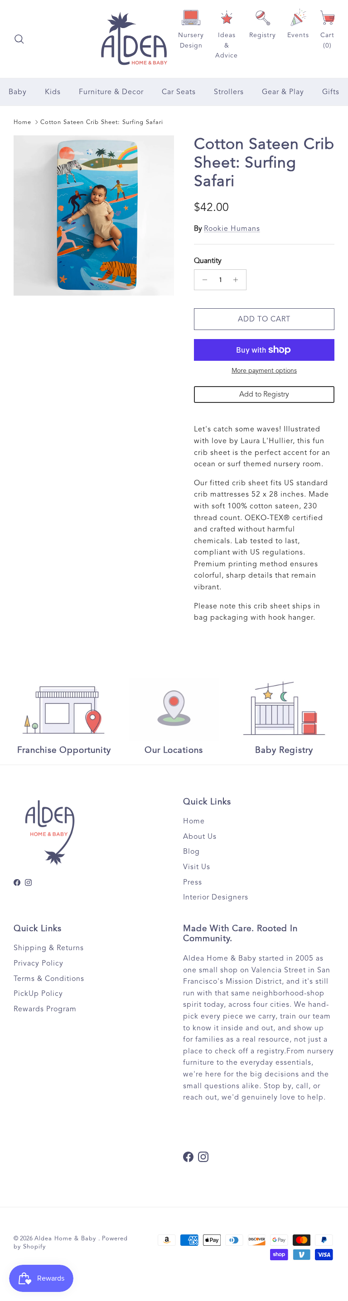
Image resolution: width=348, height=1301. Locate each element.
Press (192, 882)
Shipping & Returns (49, 947)
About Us (200, 836)
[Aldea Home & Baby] (134, 39)
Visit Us (196, 866)
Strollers (229, 91)
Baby (18, 91)
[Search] (19, 38)
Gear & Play (283, 91)
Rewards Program (45, 1009)
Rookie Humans (232, 228)
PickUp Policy (38, 993)
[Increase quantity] (238, 280)
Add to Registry (264, 394)
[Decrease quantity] (202, 280)
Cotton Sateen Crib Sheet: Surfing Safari (101, 122)
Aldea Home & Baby (66, 1238)
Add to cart (264, 319)
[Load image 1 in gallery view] (94, 215)
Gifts (330, 91)
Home (22, 122)
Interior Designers (215, 897)
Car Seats (179, 91)
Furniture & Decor (111, 91)
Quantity (208, 260)
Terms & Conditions (49, 978)
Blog (191, 851)
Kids (53, 91)
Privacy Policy (38, 963)
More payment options (264, 370)
